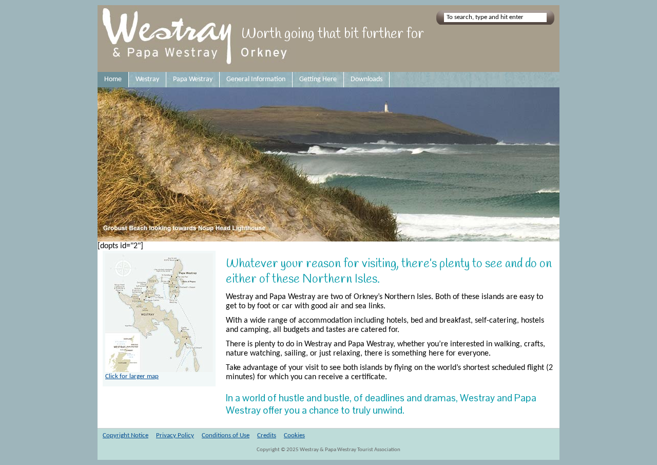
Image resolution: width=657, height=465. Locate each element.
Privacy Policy (175, 435)
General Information (255, 79)
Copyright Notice (125, 435)
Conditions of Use (225, 435)
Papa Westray (192, 79)
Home (113, 79)
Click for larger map (132, 376)
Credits (266, 435)
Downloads (366, 79)
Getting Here (318, 79)
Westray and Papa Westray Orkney (197, 38)
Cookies (294, 435)
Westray (147, 79)
